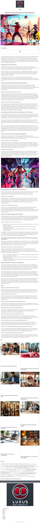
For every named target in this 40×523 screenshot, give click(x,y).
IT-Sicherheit (24, 469)
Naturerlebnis (11, 472)
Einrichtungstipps (33, 465)
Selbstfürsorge (5, 473)
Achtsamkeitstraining (23, 463)
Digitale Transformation (10, 465)
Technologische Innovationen (12, 475)
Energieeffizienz (11, 466)
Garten (4, 510)
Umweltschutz (20, 475)
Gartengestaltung (12, 468)
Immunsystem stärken (11, 469)
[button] (20, 9)
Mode (4, 513)
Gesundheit (31, 468)
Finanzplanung (7, 468)
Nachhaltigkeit (5, 472)
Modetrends (13, 471)
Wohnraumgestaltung (7, 476)
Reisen (4, 514)
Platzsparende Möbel (25, 472)
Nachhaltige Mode (28, 471)
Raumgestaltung (33, 472)
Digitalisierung (17, 465)
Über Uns (4, 516)
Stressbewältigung (28, 473)
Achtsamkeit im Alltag (12, 463)
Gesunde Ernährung (22, 468)
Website (4, 518)
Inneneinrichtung (19, 469)
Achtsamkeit (3, 463)
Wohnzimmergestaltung (16, 476)
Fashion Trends (3, 468)
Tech (1, 478)
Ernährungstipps (36, 466)
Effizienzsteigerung (25, 465)
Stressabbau (18, 473)
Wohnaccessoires (25, 475)
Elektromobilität (3, 466)
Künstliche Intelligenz (31, 469)
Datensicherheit (3, 465)
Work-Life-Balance (23, 476)
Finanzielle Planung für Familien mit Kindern (9, 366)
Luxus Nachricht (5, 508)
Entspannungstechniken (25, 466)
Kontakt (4, 517)
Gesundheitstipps (3, 469)
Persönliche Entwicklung (17, 472)
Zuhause (4, 509)
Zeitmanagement (31, 476)
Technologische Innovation (4, 475)
